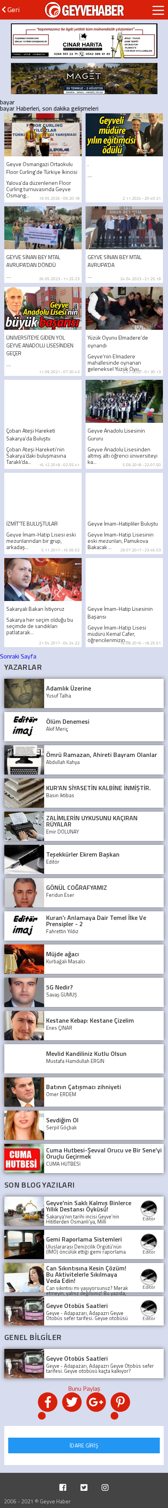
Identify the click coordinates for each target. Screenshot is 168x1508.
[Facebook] (63, 1487)
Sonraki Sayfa (18, 656)
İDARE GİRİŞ (84, 1445)
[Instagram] (105, 1487)
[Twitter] (84, 1487)
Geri (13, 9)
